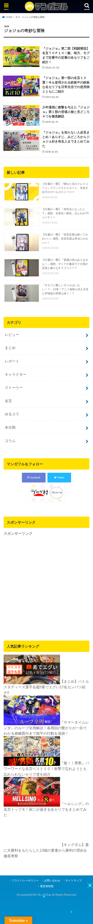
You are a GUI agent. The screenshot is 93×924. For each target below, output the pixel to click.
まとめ (10, 348)
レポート (12, 361)
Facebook (34, 477)
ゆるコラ (12, 414)
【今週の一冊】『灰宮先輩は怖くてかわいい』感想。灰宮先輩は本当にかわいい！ (65, 238)
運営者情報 (46, 886)
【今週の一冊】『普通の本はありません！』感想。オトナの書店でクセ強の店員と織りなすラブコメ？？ (65, 264)
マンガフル (44, 894)
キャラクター (15, 374)
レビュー (12, 335)
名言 (8, 401)
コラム (10, 441)
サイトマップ (73, 880)
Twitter (60, 477)
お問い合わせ (52, 880)
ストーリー (14, 387)
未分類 (10, 427)
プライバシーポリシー (25, 880)
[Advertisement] (46, 582)
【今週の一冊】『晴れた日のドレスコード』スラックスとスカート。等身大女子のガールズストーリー (65, 188)
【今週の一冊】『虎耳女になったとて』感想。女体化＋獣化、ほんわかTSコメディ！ (65, 213)
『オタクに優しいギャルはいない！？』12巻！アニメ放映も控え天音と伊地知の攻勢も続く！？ (65, 289)
